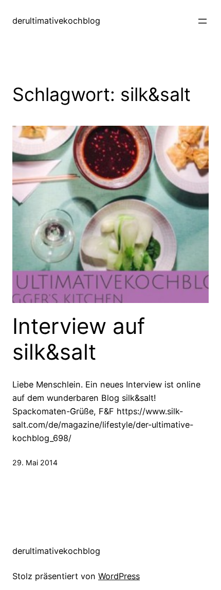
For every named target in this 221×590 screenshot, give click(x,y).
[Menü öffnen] (202, 21)
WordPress (119, 576)
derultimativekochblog (56, 20)
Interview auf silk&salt (78, 339)
